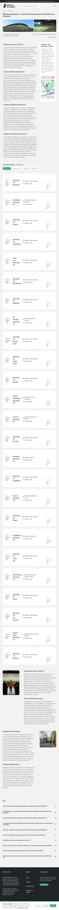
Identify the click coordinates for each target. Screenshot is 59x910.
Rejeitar (46, 905)
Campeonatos (30, 886)
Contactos (44, 884)
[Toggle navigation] (54, 6)
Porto (32, 685)
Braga (44, 687)
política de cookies (23, 907)
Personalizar (38, 905)
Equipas (28, 882)
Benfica (26, 685)
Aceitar (53, 905)
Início (27, 877)
